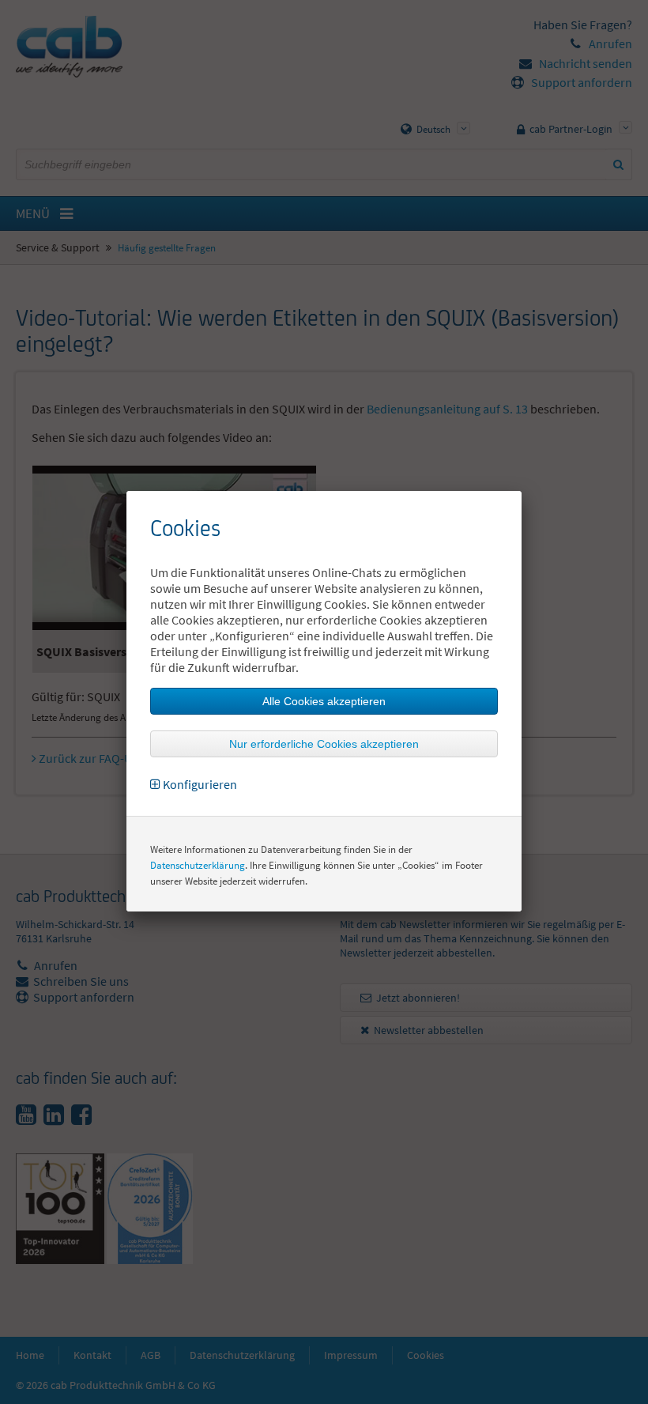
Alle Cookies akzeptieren (324, 701)
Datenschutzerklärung (197, 865)
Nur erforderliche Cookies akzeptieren (324, 744)
